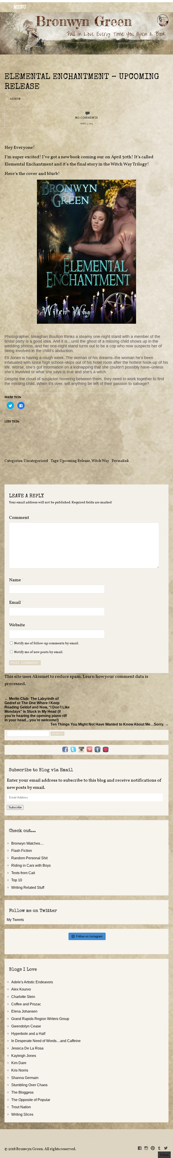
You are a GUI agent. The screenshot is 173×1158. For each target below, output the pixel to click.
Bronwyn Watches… (27, 843)
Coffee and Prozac (26, 1004)
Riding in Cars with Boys (31, 865)
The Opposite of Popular (30, 1100)
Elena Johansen (24, 1011)
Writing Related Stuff (27, 887)
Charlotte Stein (23, 997)
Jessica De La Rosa (27, 1048)
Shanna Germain (25, 1078)
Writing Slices (22, 1114)
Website (17, 625)
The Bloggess (22, 1092)
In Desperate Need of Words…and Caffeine (46, 1041)
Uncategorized (36, 461)
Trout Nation (21, 1107)
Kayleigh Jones (23, 1056)
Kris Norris (19, 1070)
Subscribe (15, 807)
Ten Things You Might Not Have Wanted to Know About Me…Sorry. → (109, 724)
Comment (19, 518)
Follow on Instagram (89, 936)
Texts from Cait (23, 873)
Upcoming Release (75, 461)
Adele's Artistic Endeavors (32, 982)
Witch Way (100, 461)
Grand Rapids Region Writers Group (40, 1019)
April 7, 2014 (86, 124)
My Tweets (15, 920)
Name (16, 580)
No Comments (86, 118)
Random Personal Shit (29, 858)
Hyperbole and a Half (28, 1033)
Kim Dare (18, 1063)
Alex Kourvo (21, 989)
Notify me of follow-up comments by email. (46, 643)
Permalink (120, 461)
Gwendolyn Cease (26, 1026)
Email (16, 602)
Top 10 (16, 880)
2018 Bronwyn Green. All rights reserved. (42, 1149)
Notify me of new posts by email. (38, 652)
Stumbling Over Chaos (29, 1085)
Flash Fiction (21, 850)
